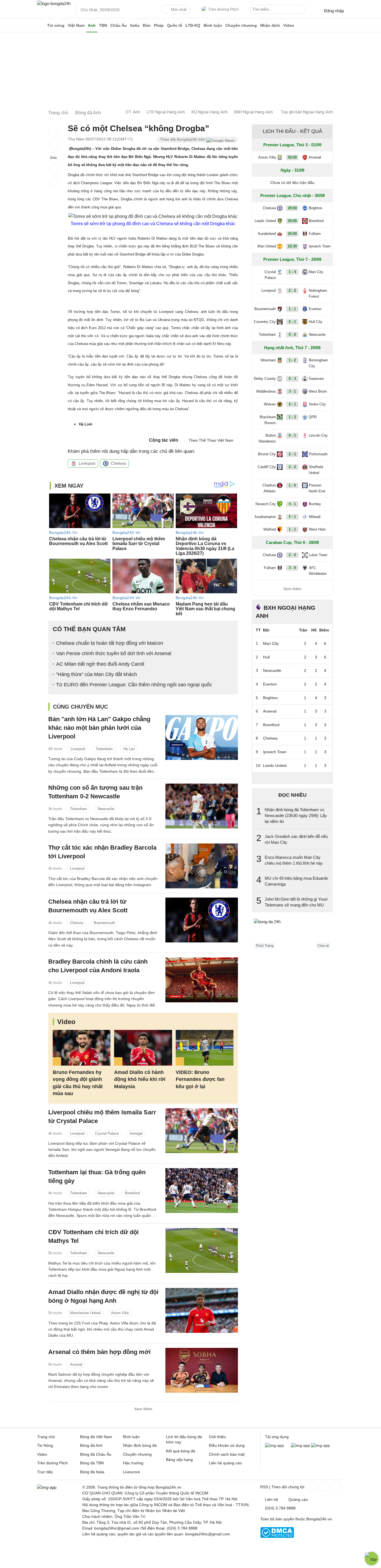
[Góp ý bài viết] (53, 169)
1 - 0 (292, 485)
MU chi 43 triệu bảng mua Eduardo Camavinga (296, 881)
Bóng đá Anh (91, 1445)
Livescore (131, 1472)
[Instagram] (323, 1487)
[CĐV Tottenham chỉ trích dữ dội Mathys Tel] (201, 1250)
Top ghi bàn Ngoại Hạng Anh (307, 112)
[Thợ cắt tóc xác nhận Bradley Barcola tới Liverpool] (201, 865)
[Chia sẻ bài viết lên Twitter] (53, 145)
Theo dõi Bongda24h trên (183, 139)
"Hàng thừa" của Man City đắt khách (96, 674)
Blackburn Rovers (268, 420)
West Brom (318, 391)
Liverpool (87, 463)
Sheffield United (316, 470)
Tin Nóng (45, 1445)
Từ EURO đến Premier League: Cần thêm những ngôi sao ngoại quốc (134, 684)
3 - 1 (292, 391)
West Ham (317, 529)
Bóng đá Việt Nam (96, 1437)
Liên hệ (271, 1499)
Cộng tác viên (163, 440)
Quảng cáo (298, 1499)
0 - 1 (292, 322)
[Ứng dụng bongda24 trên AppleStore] (320, 1445)
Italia (134, 25)
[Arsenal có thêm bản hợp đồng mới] (201, 1370)
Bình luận (213, 25)
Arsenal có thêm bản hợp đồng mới (99, 1351)
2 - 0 (292, 555)
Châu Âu (118, 25)
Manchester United (85, 1313)
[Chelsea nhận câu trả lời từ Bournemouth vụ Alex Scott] (201, 920)
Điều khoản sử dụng (227, 1445)
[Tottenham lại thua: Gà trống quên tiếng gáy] (201, 1190)
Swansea (316, 378)
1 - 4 (292, 272)
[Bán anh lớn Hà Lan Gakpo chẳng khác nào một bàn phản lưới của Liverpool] (201, 737)
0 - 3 (292, 378)
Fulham (315, 234)
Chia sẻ (323, 946)
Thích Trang (264, 946)
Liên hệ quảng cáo (225, 1463)
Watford (269, 529)
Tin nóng (55, 25)
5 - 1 (292, 517)
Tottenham (104, 749)
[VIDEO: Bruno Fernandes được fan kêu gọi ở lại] (204, 1048)
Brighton (315, 208)
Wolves (270, 404)
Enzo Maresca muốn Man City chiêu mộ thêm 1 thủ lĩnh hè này (294, 860)
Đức (147, 25)
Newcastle (106, 809)
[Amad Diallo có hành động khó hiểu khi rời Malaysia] (143, 1048)
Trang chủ (46, 1437)
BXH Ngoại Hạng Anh (253, 112)
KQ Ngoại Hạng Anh (210, 112)
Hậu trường (133, 1463)
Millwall (314, 517)
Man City (316, 272)
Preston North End (317, 488)
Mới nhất (179, 9)
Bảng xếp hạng (179, 1459)
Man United (266, 246)
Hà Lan (129, 749)
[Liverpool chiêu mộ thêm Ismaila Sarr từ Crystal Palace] (201, 1130)
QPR (313, 417)
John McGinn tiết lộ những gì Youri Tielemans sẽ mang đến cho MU (296, 902)
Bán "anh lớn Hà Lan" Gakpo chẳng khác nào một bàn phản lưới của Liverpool (99, 728)
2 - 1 (292, 454)
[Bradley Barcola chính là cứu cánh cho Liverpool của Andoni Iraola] (201, 979)
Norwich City (265, 504)
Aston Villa (120, 1313)
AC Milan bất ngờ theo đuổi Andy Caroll (100, 664)
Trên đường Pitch (223, 9)
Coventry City (265, 322)
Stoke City (317, 404)
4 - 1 (292, 404)
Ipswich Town (320, 246)
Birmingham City (318, 363)
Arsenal (76, 1364)
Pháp (159, 25)
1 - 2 (292, 360)
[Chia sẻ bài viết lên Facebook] (53, 133)
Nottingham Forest (318, 293)
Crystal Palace (107, 1133)
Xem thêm (143, 1409)
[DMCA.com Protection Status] (277, 1536)
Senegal (136, 1133)
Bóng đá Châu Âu (95, 1454)
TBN (103, 25)
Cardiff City (267, 467)
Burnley (315, 504)
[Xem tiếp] (292, 777)
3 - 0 (292, 568)
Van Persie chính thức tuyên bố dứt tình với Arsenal (113, 653)
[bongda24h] (41, 25)
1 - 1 (292, 309)
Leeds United (265, 221)
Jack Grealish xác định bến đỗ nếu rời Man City (296, 839)
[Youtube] (335, 1487)
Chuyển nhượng (241, 25)
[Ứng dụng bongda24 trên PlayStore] (300, 1445)
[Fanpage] (311, 1487)
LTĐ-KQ (192, 25)
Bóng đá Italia (92, 1472)
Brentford (132, 1193)
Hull (266, 657)
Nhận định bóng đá (140, 1445)
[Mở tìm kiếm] (302, 10)
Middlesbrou (266, 391)
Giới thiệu (217, 1437)
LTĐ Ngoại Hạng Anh (166, 112)
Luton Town (318, 555)
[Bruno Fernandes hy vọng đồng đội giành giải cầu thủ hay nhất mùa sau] (81, 1048)
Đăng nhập (334, 10)
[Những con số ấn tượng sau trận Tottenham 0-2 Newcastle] (201, 806)
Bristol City (267, 454)
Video (288, 25)
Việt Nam (76, 25)
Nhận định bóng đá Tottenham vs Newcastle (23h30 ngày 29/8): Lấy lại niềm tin (296, 815)
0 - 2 (292, 334)
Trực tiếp (45, 1472)
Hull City (315, 322)
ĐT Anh (133, 112)
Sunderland (267, 234)
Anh (92, 25)
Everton (315, 309)
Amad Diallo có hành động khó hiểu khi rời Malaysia (139, 1079)
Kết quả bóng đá (180, 1451)
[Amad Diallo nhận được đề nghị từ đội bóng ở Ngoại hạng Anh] (201, 1310)
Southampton (265, 517)
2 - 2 (292, 290)
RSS (264, 1487)
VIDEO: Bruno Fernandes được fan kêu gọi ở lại (200, 1079)
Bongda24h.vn (319, 1519)
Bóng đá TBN (92, 1463)
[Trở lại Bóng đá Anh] (53, 182)
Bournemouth (104, 923)
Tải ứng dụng (277, 1437)
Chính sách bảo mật (227, 1454)
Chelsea (118, 463)
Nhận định (270, 25)
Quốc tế (174, 25)
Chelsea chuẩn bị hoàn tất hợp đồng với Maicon (109, 643)
